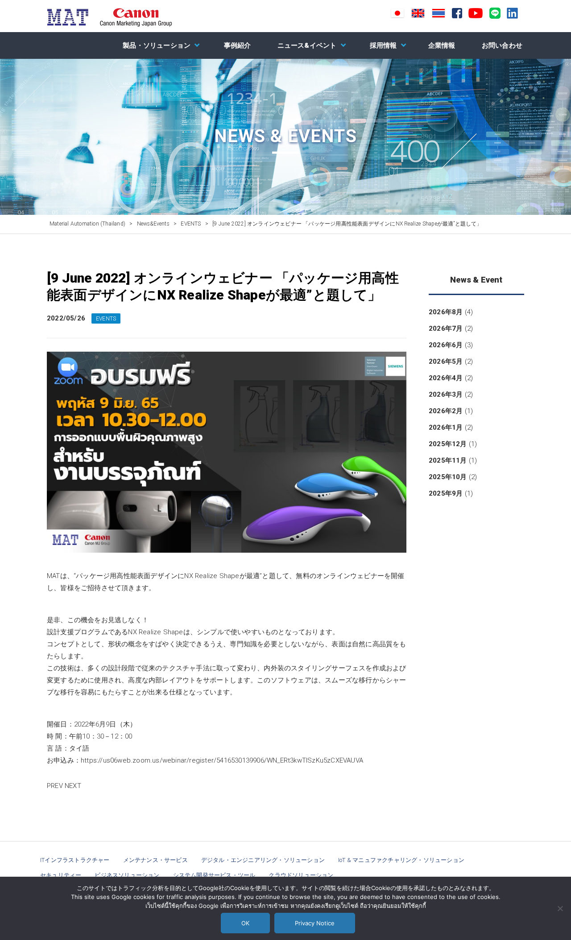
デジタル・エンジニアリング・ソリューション (263, 860)
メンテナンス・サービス (155, 860)
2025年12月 (448, 444)
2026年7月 (446, 328)
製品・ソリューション (156, 45)
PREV (55, 786)
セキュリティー (60, 875)
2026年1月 (446, 427)
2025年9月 (446, 493)
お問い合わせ (502, 45)
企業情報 (441, 45)
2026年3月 (446, 394)
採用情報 (383, 45)
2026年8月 (446, 312)
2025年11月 (448, 460)
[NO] (559, 908)
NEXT (73, 786)
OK (245, 923)
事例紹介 (237, 45)
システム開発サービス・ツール (214, 875)
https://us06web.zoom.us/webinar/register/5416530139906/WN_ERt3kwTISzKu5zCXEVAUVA (222, 760)
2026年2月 (446, 411)
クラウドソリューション (301, 875)
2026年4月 (446, 378)
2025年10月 (448, 477)
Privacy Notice (315, 923)
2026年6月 (446, 345)
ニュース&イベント (307, 45)
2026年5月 (446, 361)
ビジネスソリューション (127, 875)
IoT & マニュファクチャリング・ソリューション (401, 860)
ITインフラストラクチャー (75, 860)
